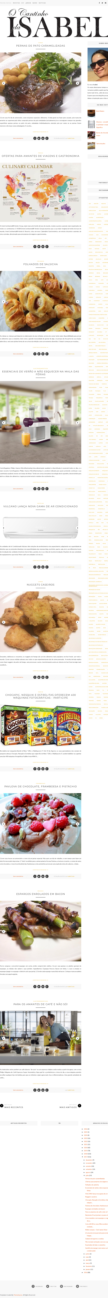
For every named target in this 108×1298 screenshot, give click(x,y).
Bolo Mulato (100, 111)
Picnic (104, 543)
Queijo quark (93, 603)
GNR (97, 411)
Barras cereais (93, 255)
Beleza (98, 262)
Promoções (92, 596)
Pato (90, 536)
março (88, 1263)
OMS (97, 522)
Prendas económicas (95, 574)
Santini (98, 627)
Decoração (100, 335)
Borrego (91, 273)
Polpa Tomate (92, 557)
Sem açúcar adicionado (95, 648)
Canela (98, 286)
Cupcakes (91, 335)
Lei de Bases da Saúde (95, 449)
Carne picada (99, 293)
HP (89, 425)
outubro (88, 1166)
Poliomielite (92, 554)
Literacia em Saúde (94, 460)
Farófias (104, 384)
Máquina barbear (94, 470)
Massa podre (101, 488)
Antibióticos (92, 238)
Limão (96, 456)
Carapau (99, 290)
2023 (85, 1138)
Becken (91, 262)
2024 (85, 1135)
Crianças (40, 261)
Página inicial (5, 3)
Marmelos (102, 481)
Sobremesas (96, 676)
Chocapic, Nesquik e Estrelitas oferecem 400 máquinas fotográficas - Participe (40, 696)
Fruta (90, 401)
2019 (85, 1150)
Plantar (91, 550)
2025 (85, 1132)
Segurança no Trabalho (96, 645)
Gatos (90, 408)
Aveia (90, 248)
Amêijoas (91, 224)
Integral (91, 432)
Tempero (91, 697)
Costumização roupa (95, 321)
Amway (100, 227)
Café (102, 280)
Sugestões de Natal (94, 683)
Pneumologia (100, 550)
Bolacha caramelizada (95, 269)
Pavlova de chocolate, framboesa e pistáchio (40, 786)
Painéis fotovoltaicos (95, 526)
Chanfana (97, 300)
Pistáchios (91, 547)
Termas (99, 697)
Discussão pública (100, 345)
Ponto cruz (98, 560)
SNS (90, 676)
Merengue (92, 495)
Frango (91, 397)
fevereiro (89, 1266)
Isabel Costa (71, 138)
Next (77, 83)
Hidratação (92, 418)
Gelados (97, 408)
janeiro (88, 1269)
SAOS (104, 627)
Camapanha (92, 283)
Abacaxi (103, 203)
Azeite (104, 248)
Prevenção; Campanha (95, 581)
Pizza (98, 547)
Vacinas (100, 711)
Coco (99, 311)
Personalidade (98, 540)
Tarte (98, 690)
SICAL (97, 672)
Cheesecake (92, 304)
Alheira (91, 217)
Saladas (100, 620)
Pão (99, 529)
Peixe (102, 536)
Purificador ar (93, 600)
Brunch (41, 891)
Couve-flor (100, 325)
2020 (85, 1147)
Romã (99, 617)
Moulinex (100, 505)
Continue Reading (40, 131)
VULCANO (98, 714)
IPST (102, 436)
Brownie (97, 276)
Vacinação (92, 711)
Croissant (91, 332)
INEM (90, 429)
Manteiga (91, 467)
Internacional (101, 432)
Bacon (90, 252)
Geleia (104, 408)
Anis (97, 234)
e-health (91, 356)
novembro (89, 1163)
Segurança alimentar (95, 638)
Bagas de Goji (99, 252)
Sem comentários (18, 138)
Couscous (91, 325)
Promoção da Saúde (94, 589)
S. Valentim (92, 620)
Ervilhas (91, 370)
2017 (85, 1157)
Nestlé (40, 692)
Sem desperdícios (93, 655)
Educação (91, 359)
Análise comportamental (96, 231)
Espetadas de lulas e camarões (95, 1245)
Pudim (100, 596)
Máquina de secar (94, 474)
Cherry (100, 304)
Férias (40, 153)
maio (87, 1257)
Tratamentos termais (95, 704)
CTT (106, 332)
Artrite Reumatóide (94, 245)
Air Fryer (91, 214)
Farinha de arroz (94, 384)
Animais (91, 234)
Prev (3, 83)
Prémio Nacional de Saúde (96, 571)
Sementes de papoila (94, 666)
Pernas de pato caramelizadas (40, 45)
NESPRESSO (91, 519)
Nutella (91, 522)
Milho (99, 498)
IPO (97, 436)
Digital (90, 345)
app (106, 238)
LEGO (104, 446)
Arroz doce (98, 241)
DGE (90, 338)
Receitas (16, 3)
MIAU (99, 495)
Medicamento (102, 491)
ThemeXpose (18, 1295)
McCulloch (92, 491)
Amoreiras (92, 227)
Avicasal (97, 248)
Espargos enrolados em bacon (40, 894)
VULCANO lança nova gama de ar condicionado (40, 506)
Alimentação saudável (95, 221)
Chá (90, 300)
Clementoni (92, 311)
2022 (85, 1141)
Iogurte (91, 436)
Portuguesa (101, 564)
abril (87, 1260)
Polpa (100, 554)
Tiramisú (91, 700)
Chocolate (92, 307)
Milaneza (91, 498)
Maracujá (92, 477)
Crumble (99, 332)
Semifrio (91, 669)
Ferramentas (92, 387)
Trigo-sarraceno (93, 707)
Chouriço (100, 307)
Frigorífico (99, 397)
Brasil (98, 273)
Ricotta (101, 614)
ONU (102, 522)
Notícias (42, 3)
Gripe (90, 415)
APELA (100, 238)
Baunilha (98, 259)
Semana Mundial (94, 662)
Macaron (91, 463)
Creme (90, 328)
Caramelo (91, 290)
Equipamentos (99, 366)
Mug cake (91, 512)
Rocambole (92, 617)
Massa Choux (102, 484)
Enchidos (91, 363)
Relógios (91, 610)
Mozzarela (92, 508)
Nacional (100, 512)
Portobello (92, 564)
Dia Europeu (92, 342)
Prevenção (92, 578)
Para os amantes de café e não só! (40, 1004)
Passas (90, 533)
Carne (40, 42)
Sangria (91, 627)
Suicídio (104, 683)
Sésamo (91, 672)
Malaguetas (100, 463)
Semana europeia (101, 659)
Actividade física (93, 207)
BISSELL (98, 266)
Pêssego (91, 543)
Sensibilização (101, 669)
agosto (88, 1172)
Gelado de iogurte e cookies (94, 1239)
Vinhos (91, 714)
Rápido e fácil (92, 607)
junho (87, 1254)
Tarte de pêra (100, 143)
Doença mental (93, 352)
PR (89, 567)
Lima (90, 456)
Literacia (103, 456)
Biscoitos (91, 266)
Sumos (90, 686)
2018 (85, 1154)
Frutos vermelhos (94, 404)
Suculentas (92, 679)
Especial (99, 377)
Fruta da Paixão (99, 401)
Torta (105, 700)
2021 (85, 1144)
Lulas (103, 460)
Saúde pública (102, 634)
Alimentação (99, 217)
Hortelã (100, 422)
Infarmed (97, 429)
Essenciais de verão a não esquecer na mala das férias (40, 373)
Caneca (91, 286)
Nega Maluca (92, 515)
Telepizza (97, 693)
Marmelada (92, 481)
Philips (98, 543)
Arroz (90, 241)
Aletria (99, 214)
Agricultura (92, 210)
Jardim (28, 3)
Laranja (98, 446)
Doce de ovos (92, 349)
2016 (85, 1272)
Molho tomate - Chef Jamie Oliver (96, 1230)
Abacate (96, 203)
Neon (100, 515)
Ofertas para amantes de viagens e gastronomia (40, 156)
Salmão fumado (100, 624)
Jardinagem (92, 443)
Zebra (101, 718)
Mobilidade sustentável (95, 501)
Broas (90, 276)
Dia (99, 338)
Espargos (91, 377)
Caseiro (91, 297)
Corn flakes (92, 318)
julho (87, 1175)
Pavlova (96, 536)
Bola (104, 266)
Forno (99, 394)
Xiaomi (90, 718)
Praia (94, 567)
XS (96, 718)
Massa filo (92, 488)
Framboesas (40, 783)
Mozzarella (101, 508)
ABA (90, 203)
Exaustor (91, 380)
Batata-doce (103, 255)
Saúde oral (92, 634)
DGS (95, 338)
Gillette (91, 411)
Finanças (97, 391)
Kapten (101, 443)
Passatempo (98, 533)
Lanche (91, 446)
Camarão (101, 283)
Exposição (100, 380)
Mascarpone (92, 484)
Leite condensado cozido (96, 453)
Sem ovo (91, 659)
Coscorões (101, 318)
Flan (104, 391)
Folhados (91, 394)
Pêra (90, 540)
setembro (89, 1169)
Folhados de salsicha (40, 264)
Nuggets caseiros (41, 584)
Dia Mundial (102, 342)
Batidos (91, 259)
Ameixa (99, 224)
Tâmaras (91, 690)
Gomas (103, 411)
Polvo (90, 560)
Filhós (90, 391)
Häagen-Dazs (98, 415)
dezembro (89, 1160)
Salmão (91, 624)
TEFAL (90, 693)
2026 (85, 1129)
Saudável (91, 631)
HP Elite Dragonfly (98, 425)
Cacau (90, 280)
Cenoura (98, 297)
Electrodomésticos (40, 368)
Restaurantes (93, 614)
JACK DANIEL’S (92, 439)
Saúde (34, 3)
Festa (100, 387)
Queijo (102, 600)
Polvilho (101, 557)
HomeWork (92, 422)
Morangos (92, 505)
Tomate (99, 700)
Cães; (96, 280)
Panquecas (92, 529)
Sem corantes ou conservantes (98, 652)
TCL (103, 690)
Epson (90, 366)
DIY (23, 3)
